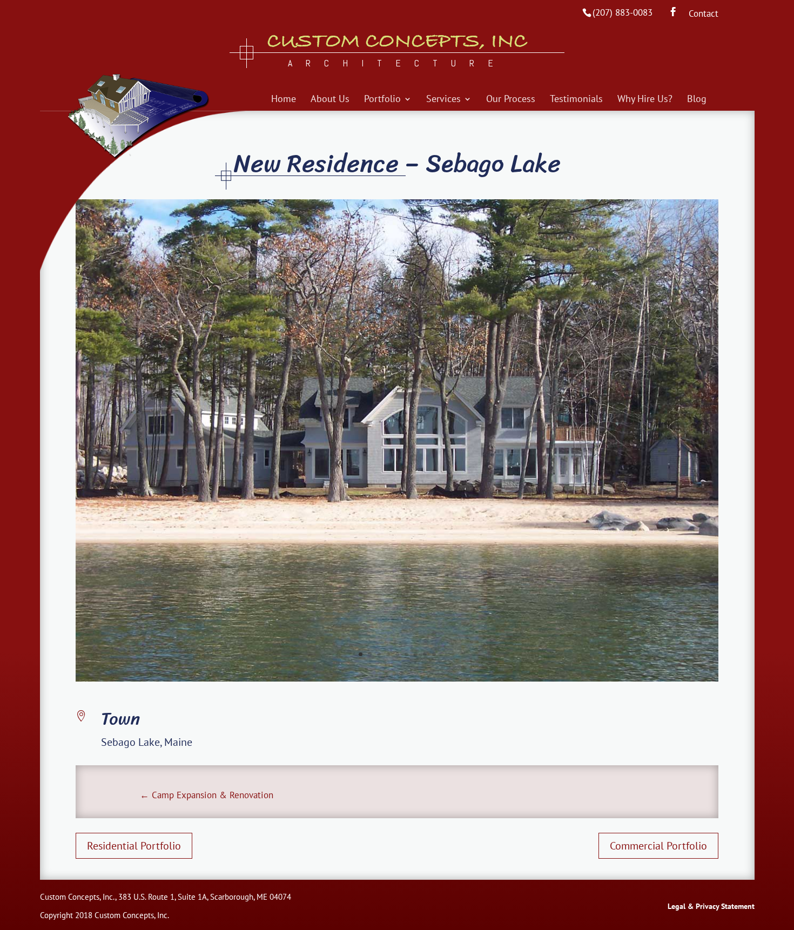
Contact (703, 14)
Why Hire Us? (644, 100)
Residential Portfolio (134, 846)
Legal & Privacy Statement (711, 906)
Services (443, 100)
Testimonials (576, 100)
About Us (330, 100)
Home (283, 100)
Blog (696, 100)
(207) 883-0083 (622, 12)
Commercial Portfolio (658, 846)
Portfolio (382, 100)
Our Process (510, 100)
